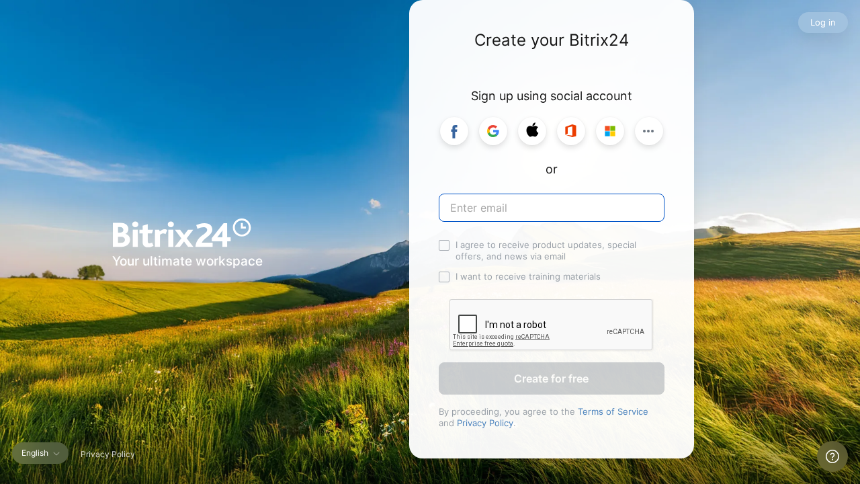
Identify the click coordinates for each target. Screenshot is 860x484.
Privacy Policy (485, 422)
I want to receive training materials (528, 276)
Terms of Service (613, 411)
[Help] (832, 456)
